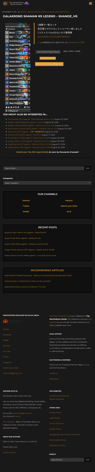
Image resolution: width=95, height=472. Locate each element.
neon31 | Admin (9, 452)
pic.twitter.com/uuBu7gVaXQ (54, 36)
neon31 (23, 12)
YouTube (6, 351)
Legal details (54, 418)
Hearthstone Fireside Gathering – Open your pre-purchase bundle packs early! (38, 275)
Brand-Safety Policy (57, 440)
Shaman (51, 12)
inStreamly (54, 379)
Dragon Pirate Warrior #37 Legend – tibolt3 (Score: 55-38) (29, 250)
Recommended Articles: (47, 270)
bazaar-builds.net (56, 399)
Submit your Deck (69, 206)
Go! (87, 168)
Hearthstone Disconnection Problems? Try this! (25, 287)
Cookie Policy (55, 429)
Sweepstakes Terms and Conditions (64, 434)
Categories (8, 178)
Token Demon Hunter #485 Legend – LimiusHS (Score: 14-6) (30, 255)
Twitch (6, 357)
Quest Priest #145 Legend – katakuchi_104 (23, 238)
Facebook (7, 335)
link (84, 365)
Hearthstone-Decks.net (59, 316)
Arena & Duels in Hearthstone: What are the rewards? (28, 281)
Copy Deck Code (48, 58)
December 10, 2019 (76, 42)
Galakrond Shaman (38, 12)
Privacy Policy (55, 412)
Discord (26, 200)
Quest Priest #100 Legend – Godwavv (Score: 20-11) (26, 244)
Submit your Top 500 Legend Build (32, 152)
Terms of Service (56, 423)
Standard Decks (62, 12)
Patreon (69, 200)
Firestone (53, 373)
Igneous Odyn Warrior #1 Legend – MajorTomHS (25, 232)
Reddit (26, 211)
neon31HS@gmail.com (13, 373)
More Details (8, 422)
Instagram (7, 362)
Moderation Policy (57, 445)
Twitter (26, 206)
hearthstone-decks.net (59, 396)
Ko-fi (69, 211)
